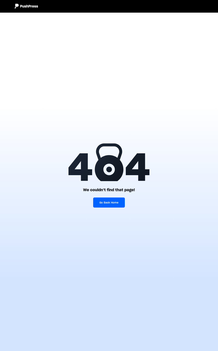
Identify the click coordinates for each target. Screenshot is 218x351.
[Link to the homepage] (26, 6)
